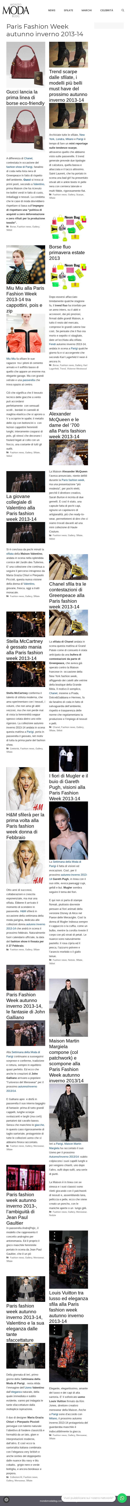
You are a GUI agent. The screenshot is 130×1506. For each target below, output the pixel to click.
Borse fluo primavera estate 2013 (67, 252)
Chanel (53, 693)
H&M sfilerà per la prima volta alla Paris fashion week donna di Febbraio (25, 826)
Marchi (87, 10)
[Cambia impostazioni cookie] (6, 1500)
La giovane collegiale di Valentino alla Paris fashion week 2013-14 (21, 508)
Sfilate (68, 10)
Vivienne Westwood (77, 368)
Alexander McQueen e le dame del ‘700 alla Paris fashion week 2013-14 (67, 425)
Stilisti (9, 230)
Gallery (35, 226)
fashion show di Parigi (19, 166)
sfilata (9, 553)
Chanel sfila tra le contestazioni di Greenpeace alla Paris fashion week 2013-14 (67, 595)
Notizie (71, 960)
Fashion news (24, 226)
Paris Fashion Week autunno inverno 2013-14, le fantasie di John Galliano (25, 1006)
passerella (29, 380)
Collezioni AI (16, 1477)
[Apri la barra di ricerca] (122, 10)
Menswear (38, 1146)
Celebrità (106, 10)
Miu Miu (11, 358)
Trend (63, 368)
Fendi (52, 344)
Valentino (38, 184)
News (51, 10)
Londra (60, 139)
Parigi (79, 139)
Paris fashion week (73, 480)
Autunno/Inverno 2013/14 (64, 1156)
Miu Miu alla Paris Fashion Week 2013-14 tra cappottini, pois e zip (25, 299)
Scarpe (79, 194)
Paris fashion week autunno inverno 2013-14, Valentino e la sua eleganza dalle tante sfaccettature (25, 1323)
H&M (23, 911)
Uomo (28, 1387)
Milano (69, 139)
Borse (13, 226)
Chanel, (28, 158)
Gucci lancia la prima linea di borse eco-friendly (25, 97)
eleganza (17, 1391)
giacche (39, 1124)
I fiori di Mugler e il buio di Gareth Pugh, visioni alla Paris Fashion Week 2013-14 (68, 787)
